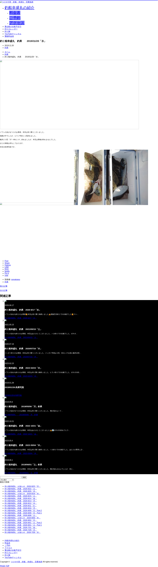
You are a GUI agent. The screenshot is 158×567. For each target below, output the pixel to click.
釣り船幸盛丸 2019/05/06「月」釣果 (21, 415)
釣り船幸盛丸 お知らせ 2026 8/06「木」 (23, 518)
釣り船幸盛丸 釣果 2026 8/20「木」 (21, 491)
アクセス (17, 23)
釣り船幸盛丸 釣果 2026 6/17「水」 (21, 318)
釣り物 (7, 31)
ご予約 (14, 18)
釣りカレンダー (11, 29)
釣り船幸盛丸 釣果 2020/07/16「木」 (21, 357)
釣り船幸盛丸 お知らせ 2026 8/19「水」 (23, 494)
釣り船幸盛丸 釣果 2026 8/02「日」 (21, 520)
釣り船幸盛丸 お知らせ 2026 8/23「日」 (23, 486)
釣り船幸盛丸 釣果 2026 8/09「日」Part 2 (23, 511)
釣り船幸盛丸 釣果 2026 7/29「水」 (21, 530)
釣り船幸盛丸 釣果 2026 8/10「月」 (21, 508)
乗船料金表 (9, 36)
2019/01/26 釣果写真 (13, 395)
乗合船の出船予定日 (13, 27)
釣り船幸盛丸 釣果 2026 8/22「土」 (21, 489)
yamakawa (15, 279)
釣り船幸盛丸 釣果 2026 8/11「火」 (21, 506)
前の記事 (3, 286)
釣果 (6, 48)
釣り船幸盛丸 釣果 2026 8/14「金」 (21, 498)
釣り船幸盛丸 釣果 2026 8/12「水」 (21, 503)
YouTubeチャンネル (13, 34)
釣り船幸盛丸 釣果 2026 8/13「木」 (21, 501)
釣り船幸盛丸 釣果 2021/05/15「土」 (21, 337)
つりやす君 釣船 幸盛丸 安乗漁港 (26, 562)
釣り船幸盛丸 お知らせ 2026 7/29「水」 (23, 532)
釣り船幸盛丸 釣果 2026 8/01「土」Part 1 (23, 525)
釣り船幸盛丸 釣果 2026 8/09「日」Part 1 (23, 513)
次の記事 (3, 290)
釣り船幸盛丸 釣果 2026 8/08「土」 (21, 515)
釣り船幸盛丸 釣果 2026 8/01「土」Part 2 (23, 523)
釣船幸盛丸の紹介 (19, 8)
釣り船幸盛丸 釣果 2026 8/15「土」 (21, 496)
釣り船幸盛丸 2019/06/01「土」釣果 (21, 473)
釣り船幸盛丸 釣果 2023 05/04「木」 (21, 453)
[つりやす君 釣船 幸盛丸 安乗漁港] (16, 2)
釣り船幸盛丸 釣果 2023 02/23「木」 (21, 376)
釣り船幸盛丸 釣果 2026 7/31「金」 (21, 527)
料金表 (14, 13)
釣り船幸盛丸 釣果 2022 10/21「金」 (21, 434)
